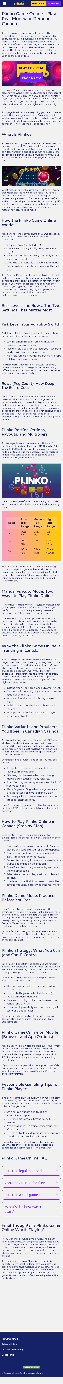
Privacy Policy (9, 1344)
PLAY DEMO (31, 77)
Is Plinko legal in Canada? (25, 1171)
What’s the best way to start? (24, 1209)
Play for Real (53, 3)
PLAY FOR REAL (31, 68)
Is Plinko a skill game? (22, 1195)
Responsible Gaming (13, 1349)
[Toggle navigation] (4, 3)
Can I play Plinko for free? (26, 1183)
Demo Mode (38, 3)
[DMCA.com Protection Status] (31, 1367)
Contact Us (8, 1355)
